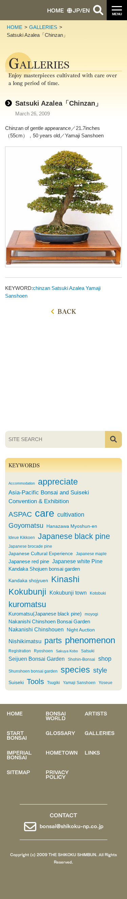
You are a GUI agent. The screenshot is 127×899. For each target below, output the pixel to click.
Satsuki (87, 651)
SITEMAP (18, 771)
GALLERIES (43, 27)
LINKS (92, 752)
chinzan (41, 288)
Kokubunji (27, 591)
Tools (35, 681)
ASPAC (20, 514)
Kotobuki (98, 593)
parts (53, 640)
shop (104, 658)
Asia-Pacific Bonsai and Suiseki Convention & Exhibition (48, 497)
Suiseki (16, 682)
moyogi (91, 614)
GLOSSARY (60, 732)
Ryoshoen (43, 651)
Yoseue (105, 682)
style (100, 670)
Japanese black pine (74, 536)
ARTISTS (96, 713)
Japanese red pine (28, 561)
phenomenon (90, 640)
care (44, 513)
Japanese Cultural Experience (40, 553)
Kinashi (65, 579)
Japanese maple (91, 553)
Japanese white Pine (77, 561)
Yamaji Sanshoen (79, 682)
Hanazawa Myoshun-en (71, 526)
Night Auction (81, 629)
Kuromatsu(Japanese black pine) (45, 614)
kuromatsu (27, 604)
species (75, 669)
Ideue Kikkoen (21, 537)
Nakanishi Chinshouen (36, 629)
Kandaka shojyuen (28, 580)
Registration (19, 651)
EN (86, 10)
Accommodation (21, 483)
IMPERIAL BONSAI (19, 754)
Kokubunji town (68, 593)
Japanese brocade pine (30, 546)
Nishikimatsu (24, 641)
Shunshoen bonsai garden (33, 671)
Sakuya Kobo (67, 651)
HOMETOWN (62, 752)
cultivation (70, 514)
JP (76, 10)
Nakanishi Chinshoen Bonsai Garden (49, 621)
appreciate (58, 481)
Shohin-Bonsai (81, 659)
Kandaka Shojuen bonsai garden (44, 569)
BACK (67, 311)
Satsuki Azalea (67, 288)
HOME (55, 10)
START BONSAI (17, 735)
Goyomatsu (25, 525)
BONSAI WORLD (56, 715)
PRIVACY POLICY (57, 774)
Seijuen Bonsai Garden (36, 659)
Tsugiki (53, 682)
